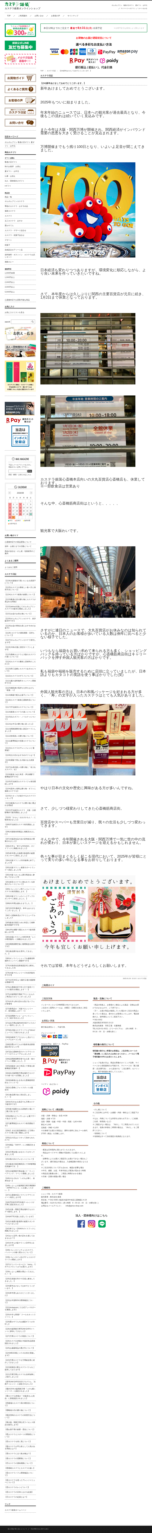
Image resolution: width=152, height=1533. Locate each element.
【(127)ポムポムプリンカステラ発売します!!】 (20, 641)
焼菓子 (7, 245)
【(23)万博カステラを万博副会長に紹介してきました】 (20, 1361)
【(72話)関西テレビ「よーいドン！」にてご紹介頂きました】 (20, 1017)
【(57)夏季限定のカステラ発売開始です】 (20, 1124)
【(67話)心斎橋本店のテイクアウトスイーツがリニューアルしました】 (20, 1053)
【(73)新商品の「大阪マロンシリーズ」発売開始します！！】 (19, 1010)
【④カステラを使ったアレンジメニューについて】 (20, 1481)
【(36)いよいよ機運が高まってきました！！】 (20, 1273)
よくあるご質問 (11, 561)
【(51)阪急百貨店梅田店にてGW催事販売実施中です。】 (20, 1165)
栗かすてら (9, 226)
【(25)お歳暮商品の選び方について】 (20, 1348)
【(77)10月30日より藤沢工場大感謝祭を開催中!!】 (20, 981)
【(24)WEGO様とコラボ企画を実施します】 (20, 1354)
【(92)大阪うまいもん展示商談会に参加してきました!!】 (20, 876)
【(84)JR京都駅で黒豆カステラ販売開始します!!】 (20, 931)
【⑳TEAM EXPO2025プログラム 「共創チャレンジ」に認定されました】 (20, 1383)
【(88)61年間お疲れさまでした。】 (19, 903)
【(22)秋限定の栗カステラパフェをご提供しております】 (20, 1368)
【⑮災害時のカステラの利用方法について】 (20, 1416)
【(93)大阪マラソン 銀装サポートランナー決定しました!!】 (20, 868)
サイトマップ (73, 16)
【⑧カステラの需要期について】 (18, 1458)
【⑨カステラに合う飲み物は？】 (18, 1454)
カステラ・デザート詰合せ (15, 230)
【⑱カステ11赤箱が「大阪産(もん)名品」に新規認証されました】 (20, 1397)
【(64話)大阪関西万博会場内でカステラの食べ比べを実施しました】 (20, 1074)
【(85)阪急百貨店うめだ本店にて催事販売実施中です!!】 (20, 924)
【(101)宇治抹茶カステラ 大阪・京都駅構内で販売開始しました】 (20, 811)
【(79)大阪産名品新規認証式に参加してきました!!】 (20, 967)
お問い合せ (39, 16)
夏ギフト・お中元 (141, 5)
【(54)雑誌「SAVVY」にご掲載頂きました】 (20, 1146)
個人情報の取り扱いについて (17, 1529)
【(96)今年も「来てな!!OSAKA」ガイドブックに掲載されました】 (20, 847)
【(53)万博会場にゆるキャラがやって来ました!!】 (20, 1153)
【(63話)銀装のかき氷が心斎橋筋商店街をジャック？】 (20, 1081)
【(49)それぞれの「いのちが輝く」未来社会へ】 (20, 1179)
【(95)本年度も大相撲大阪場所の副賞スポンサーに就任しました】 (20, 854)
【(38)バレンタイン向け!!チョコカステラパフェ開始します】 (20, 1258)
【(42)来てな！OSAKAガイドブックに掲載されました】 (20, 1230)
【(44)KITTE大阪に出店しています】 (19, 1217)
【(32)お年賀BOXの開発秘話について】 (19, 1301)
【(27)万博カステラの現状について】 (20, 1336)
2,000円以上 (10, 282)
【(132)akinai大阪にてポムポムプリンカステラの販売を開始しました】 (20, 608)
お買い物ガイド (11, 535)
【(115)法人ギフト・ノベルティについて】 (20, 718)
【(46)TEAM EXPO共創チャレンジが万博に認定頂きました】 (19, 1203)
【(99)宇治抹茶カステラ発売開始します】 (20, 825)
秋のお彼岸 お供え (13, 166)
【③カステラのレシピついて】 (17, 1487)
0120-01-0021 (102, 1029)
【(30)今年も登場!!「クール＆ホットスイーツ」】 (20, 1316)
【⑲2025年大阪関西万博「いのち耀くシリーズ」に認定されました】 (20, 1390)
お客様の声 (55, 16)
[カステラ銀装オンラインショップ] (17, 5)
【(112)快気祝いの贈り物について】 (19, 736)
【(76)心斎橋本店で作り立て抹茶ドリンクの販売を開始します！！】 (20, 988)
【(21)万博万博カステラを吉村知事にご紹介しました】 (20, 1375)
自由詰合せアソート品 (14, 250)
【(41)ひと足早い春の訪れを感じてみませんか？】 (20, 1237)
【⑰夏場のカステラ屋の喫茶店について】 (20, 1404)
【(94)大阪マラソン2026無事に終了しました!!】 (20, 861)
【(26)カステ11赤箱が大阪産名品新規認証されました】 (20, 1342)
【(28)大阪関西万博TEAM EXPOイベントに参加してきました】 (19, 1330)
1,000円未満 (10, 273)
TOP (9, 16)
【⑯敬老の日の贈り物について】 (18, 1410)
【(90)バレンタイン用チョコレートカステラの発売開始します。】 (20, 890)
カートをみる (142, 8)
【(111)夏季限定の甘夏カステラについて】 (20, 742)
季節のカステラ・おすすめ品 (16, 206)
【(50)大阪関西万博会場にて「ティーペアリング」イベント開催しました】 (20, 1172)
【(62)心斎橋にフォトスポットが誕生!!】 (19, 1089)
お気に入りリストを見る (14, 312)
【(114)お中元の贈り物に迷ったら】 (19, 724)
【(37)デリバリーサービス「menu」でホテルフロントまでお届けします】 (20, 1265)
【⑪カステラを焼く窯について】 (18, 1441)
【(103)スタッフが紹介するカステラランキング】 (20, 797)
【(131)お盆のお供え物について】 (18, 614)
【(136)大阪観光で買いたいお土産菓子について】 (20, 582)
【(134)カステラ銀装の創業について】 (20, 594)
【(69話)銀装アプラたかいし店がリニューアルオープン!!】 (20, 1038)
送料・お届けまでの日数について (18, 546)
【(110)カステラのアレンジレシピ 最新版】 (19, 749)
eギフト (8, 186)
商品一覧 (8, 197)
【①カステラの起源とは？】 (16, 1497)
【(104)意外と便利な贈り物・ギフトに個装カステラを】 (20, 790)
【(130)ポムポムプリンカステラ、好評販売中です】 (20, 620)
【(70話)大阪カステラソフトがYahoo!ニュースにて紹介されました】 (20, 1031)
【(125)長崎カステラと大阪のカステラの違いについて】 (20, 655)
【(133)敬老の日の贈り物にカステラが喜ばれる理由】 (20, 600)
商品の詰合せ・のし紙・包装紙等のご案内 (20, 552)
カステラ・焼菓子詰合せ (14, 235)
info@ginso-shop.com (74, 1206)
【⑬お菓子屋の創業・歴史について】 (20, 1429)
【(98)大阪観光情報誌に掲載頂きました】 (20, 833)
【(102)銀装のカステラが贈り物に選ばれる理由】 (20, 804)
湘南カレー (9, 262)
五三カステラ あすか (14, 221)
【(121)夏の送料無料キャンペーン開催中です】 (20, 682)
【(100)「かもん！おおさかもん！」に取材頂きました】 (20, 818)
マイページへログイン (128, 8)
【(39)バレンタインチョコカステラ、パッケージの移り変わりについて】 (20, 1251)
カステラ (8, 216)
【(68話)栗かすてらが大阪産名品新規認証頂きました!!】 (20, 1045)
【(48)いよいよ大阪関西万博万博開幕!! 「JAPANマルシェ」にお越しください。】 (20, 1188)
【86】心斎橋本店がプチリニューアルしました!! (20, 916)
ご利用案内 (22, 16)
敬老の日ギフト (129, 5)
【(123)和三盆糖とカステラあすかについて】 (20, 670)
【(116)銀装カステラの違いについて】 (20, 712)
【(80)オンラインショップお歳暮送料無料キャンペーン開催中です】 (20, 959)
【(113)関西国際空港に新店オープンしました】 (20, 730)
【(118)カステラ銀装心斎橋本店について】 (20, 701)
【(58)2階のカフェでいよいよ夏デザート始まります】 (20, 1117)
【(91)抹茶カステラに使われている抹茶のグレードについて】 (20, 883)
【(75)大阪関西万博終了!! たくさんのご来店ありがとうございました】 (19, 995)
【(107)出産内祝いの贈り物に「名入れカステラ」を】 (20, 768)
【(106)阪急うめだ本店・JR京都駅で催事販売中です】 (19, 775)
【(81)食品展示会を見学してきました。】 (19, 952)
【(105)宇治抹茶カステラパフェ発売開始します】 (20, 782)
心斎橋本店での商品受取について (18, 542)
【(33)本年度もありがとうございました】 (20, 1294)
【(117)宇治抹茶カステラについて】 (19, 707)
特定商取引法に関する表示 (40, 1529)
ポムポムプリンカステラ (14, 201)
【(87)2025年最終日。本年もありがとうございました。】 (20, 909)
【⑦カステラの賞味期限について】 (19, 1463)
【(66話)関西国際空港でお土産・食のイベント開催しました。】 (20, 1060)
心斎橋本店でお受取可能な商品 (17, 300)
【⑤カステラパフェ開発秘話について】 (19, 1474)
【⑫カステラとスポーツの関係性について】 (20, 1435)
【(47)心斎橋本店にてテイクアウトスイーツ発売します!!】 (20, 1196)
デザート (8, 240)
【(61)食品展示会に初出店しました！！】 (18, 1096)
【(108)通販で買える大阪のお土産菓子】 (19, 761)
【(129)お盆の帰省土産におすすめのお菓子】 (20, 627)
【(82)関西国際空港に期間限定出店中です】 (20, 945)
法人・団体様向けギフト (14, 181)
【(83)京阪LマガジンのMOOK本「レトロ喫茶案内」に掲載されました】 (20, 938)
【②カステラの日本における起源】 (19, 1492)
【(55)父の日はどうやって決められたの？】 (20, 1139)
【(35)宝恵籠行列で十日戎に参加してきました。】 (20, 1280)
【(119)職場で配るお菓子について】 (19, 695)
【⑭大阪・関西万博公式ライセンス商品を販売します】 (20, 1423)
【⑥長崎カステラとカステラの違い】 (20, 1468)
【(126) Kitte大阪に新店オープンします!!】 (19, 648)
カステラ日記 (51, 71)
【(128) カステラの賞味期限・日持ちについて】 (19, 634)
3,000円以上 (10, 287)
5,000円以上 (10, 292)
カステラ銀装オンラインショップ (22, 8)
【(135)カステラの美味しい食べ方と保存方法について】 (20, 588)
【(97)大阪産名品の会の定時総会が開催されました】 (20, 840)
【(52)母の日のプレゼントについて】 (20, 1159)
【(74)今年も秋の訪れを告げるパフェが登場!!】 (20, 1002)
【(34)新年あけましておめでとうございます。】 (63, 83)
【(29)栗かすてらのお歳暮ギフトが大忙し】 (20, 1323)
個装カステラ (10, 211)
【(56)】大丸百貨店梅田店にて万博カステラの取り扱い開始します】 (20, 1132)
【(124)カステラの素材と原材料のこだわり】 (20, 663)
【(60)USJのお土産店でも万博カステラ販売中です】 (20, 1103)
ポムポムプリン (117, 5)
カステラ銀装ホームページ (15, 1510)
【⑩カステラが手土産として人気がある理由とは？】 (20, 1447)
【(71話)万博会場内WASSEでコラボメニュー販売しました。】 (20, 1024)
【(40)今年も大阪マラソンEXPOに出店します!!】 (19, 1244)
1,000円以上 (10, 277)
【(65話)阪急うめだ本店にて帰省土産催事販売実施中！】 (20, 1067)
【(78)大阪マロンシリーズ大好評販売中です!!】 (20, 974)
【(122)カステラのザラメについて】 (19, 676)
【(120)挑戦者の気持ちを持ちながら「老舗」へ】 (19, 689)
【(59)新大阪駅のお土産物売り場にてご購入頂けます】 (20, 1110)
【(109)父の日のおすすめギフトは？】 (20, 755)
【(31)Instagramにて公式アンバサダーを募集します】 (20, 1308)
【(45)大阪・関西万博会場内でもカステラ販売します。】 (20, 1210)
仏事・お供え (10, 176)
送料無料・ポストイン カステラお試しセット (20, 256)
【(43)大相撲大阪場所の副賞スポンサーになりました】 (20, 1222)
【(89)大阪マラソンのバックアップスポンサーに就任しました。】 (20, 897)
